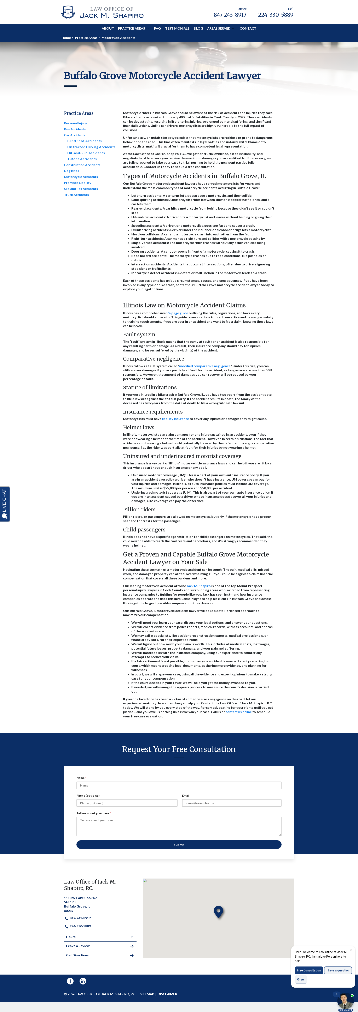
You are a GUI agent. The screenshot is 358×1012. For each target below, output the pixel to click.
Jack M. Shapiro (199, 586)
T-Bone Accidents (82, 159)
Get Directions (77, 955)
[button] (147, 28)
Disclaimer (167, 994)
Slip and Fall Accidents (81, 189)
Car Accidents (75, 135)
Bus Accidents (75, 129)
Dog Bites (71, 171)
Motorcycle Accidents (81, 177)
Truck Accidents (76, 195)
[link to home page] (102, 11)
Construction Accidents (82, 165)
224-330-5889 (80, 926)
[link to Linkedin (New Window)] (83, 981)
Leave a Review (78, 946)
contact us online (239, 712)
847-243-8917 (80, 918)
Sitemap (147, 994)
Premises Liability (77, 183)
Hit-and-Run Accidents (86, 153)
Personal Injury (75, 123)
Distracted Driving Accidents (91, 147)
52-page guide (177, 313)
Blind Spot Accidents (84, 141)
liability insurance (175, 419)
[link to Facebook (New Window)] (70, 981)
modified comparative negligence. (205, 366)
